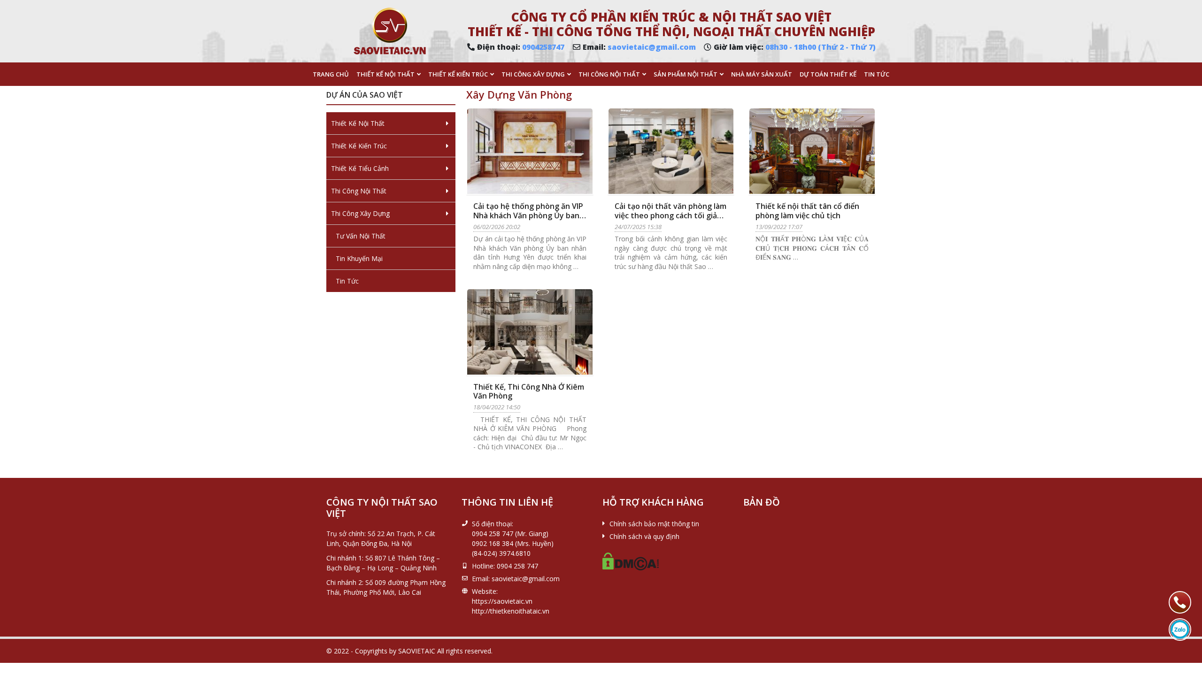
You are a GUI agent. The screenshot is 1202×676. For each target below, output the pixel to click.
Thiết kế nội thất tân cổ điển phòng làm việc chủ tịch (807, 210)
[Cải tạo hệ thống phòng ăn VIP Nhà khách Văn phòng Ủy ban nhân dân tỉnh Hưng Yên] (530, 151)
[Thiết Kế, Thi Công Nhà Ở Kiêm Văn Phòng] (530, 332)
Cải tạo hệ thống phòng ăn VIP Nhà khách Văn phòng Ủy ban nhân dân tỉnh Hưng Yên (528, 215)
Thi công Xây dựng (533, 74)
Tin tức (876, 74)
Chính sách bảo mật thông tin (654, 523)
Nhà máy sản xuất (761, 74)
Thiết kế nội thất (385, 74)
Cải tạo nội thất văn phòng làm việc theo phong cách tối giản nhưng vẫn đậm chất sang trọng (670, 219)
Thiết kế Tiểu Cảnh (360, 168)
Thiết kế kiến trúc (458, 74)
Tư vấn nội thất (360, 235)
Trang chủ (331, 74)
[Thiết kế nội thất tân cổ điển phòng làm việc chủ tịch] (812, 151)
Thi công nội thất (609, 74)
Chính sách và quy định (644, 536)
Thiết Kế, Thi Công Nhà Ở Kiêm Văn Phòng (528, 391)
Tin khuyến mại (359, 258)
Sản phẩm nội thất (685, 74)
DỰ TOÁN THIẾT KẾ (828, 74)
